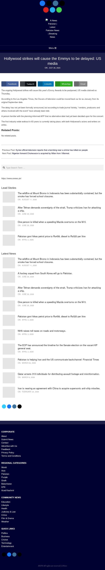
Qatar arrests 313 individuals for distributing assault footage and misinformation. (59, 374)
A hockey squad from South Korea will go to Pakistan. (45, 273)
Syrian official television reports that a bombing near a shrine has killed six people (52, 149)
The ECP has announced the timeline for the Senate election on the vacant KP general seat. (57, 346)
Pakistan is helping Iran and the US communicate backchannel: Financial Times (58, 359)
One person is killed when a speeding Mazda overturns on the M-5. (52, 222)
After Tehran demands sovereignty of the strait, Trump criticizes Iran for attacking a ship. (59, 209)
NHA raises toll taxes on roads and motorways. (42, 330)
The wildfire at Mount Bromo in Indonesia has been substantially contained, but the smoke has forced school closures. (60, 194)
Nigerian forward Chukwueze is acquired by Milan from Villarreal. (41, 153)
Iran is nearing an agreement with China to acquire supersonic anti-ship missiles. (59, 388)
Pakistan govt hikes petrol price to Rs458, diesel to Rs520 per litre (51, 236)
